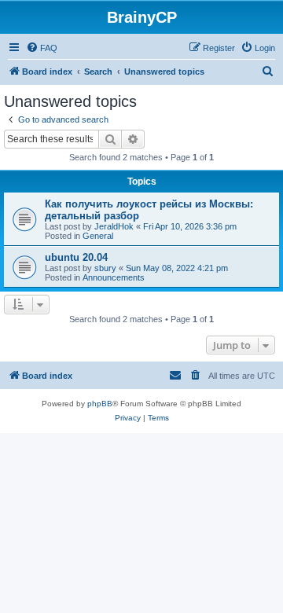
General (98, 235)
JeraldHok (114, 226)
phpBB (99, 403)
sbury (105, 268)
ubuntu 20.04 (76, 257)
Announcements (114, 277)
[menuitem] (41, 48)
